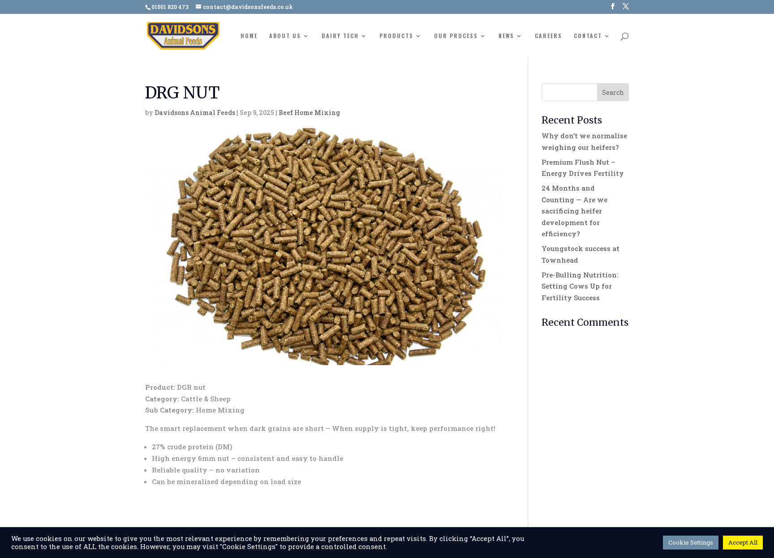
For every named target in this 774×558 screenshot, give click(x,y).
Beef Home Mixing (309, 112)
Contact (588, 36)
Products (396, 36)
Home (249, 36)
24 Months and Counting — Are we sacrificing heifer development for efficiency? (574, 210)
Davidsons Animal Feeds (195, 112)
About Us (285, 36)
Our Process (456, 36)
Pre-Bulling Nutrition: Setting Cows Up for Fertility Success (580, 286)
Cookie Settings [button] (690, 542)
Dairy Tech (340, 36)
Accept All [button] (742, 542)
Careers (548, 36)
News (506, 36)
